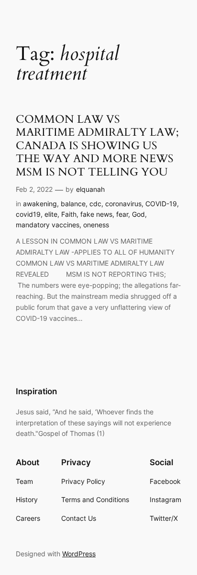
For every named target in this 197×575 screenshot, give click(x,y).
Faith (69, 214)
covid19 (28, 214)
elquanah (90, 189)
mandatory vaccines (47, 225)
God (138, 214)
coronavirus (123, 203)
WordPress (79, 554)
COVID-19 (161, 203)
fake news (96, 214)
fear (122, 214)
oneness (96, 225)
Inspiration (36, 391)
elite (50, 214)
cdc (95, 203)
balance (73, 203)
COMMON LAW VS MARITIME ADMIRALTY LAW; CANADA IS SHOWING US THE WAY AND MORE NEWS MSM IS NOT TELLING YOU (97, 146)
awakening (40, 203)
